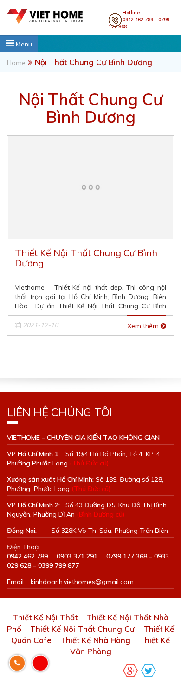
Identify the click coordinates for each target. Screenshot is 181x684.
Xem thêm (144, 326)
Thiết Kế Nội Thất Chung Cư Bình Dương (86, 258)
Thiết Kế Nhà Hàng (95, 640)
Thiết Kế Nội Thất (45, 617)
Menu (23, 44)
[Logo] (54, 16)
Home (16, 63)
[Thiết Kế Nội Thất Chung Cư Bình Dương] (90, 186)
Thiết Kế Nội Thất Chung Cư (82, 629)
